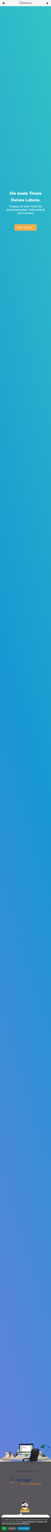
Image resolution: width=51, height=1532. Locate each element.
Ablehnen (12, 1528)
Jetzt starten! (25, 227)
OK (4, 1528)
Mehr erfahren (24, 1528)
